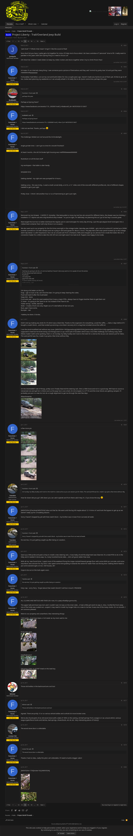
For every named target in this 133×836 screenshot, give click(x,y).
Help (122, 820)
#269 (125, 425)
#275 (125, 597)
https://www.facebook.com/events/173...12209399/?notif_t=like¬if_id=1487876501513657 (49, 122)
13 (22, 41)
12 (18, 41)
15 (28, 41)
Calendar (44, 24)
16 (31, 41)
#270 (125, 484)
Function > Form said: (29, 93)
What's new (32, 24)
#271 (125, 507)
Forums (10, 24)
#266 (125, 212)
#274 (125, 575)
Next (42, 41)
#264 (125, 111)
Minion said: (26, 704)
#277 (125, 700)
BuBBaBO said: (26, 115)
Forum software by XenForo (66, 824)
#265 (125, 133)
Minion (12, 694)
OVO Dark (10, 820)
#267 (125, 264)
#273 (125, 551)
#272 (125, 529)
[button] (25, 24)
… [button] (15, 41)
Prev (8, 41)
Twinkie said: (26, 579)
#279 (125, 745)
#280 (125, 767)
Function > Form (12, 38)
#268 (125, 319)
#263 (125, 89)
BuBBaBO (12, 100)
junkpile (12, 56)
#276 (125, 683)
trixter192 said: (26, 749)
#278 (125, 725)
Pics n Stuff (20, 24)
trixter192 (13, 736)
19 (37, 41)
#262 (125, 67)
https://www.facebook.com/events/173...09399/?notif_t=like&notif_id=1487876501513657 (54, 106)
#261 (125, 45)
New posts (8, 27)
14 (25, 41)
